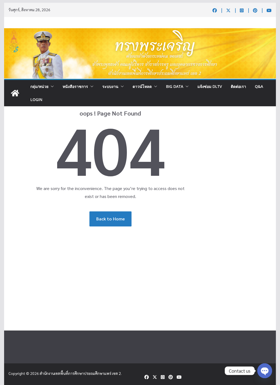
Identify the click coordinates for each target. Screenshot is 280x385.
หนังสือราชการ (75, 86)
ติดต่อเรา (238, 86)
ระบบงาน (110, 86)
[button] (51, 86)
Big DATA (174, 86)
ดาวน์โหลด (142, 86)
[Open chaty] (264, 370)
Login (36, 99)
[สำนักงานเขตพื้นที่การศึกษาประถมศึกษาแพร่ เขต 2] (15, 93)
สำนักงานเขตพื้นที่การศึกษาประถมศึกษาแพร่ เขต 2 (80, 373)
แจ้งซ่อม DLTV (209, 86)
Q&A (259, 86)
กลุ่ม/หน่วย (39, 86)
